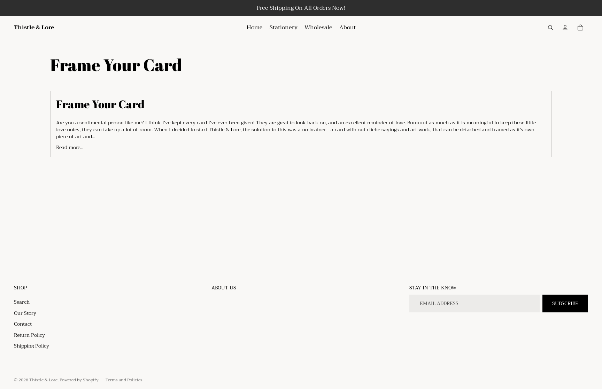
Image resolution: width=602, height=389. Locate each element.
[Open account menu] (565, 27)
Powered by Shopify (79, 379)
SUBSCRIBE (565, 303)
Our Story (25, 313)
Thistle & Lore (43, 379)
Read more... (69, 147)
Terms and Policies (124, 379)
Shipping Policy (31, 346)
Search (22, 302)
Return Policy (29, 335)
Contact (23, 324)
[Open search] (550, 27)
